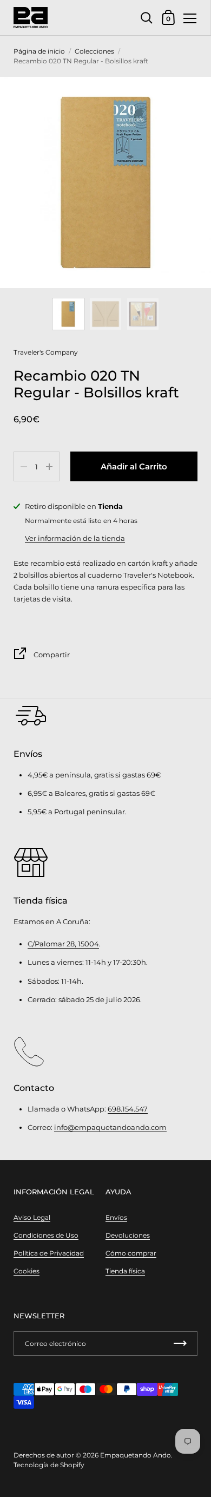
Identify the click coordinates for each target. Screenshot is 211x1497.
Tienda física (125, 1271)
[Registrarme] (180, 1343)
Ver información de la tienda (75, 538)
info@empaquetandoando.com (110, 1127)
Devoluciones (128, 1235)
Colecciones (94, 51)
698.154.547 (128, 1108)
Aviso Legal (32, 1217)
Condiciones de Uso (46, 1235)
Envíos (116, 1217)
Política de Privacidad (49, 1253)
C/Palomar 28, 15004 (63, 943)
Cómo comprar (131, 1253)
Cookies (26, 1271)
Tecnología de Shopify (49, 1465)
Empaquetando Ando (135, 1455)
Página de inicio (39, 51)
